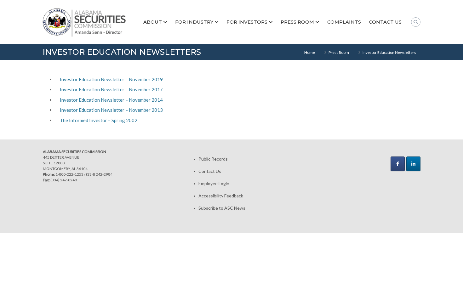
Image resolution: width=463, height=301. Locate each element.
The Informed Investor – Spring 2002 (98, 120)
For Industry (194, 22)
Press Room (297, 22)
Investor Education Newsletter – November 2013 (111, 110)
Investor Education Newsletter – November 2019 (111, 79)
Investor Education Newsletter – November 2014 (111, 100)
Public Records (213, 159)
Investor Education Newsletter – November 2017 (111, 89)
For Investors (246, 22)
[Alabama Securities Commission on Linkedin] (413, 163)
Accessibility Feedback (220, 195)
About (152, 22)
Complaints (344, 22)
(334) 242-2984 (99, 174)
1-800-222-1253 (69, 174)
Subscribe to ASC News (221, 208)
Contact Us (385, 22)
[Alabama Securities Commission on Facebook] (398, 163)
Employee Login (213, 183)
